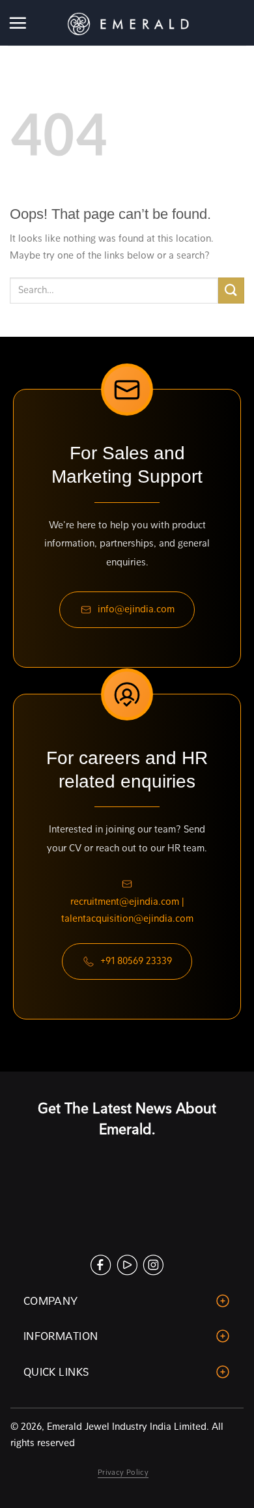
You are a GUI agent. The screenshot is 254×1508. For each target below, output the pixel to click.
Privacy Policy (123, 1472)
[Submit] (231, 290)
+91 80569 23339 (136, 961)
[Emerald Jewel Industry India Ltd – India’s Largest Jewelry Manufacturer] (127, 22)
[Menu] (18, 23)
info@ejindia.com (136, 609)
